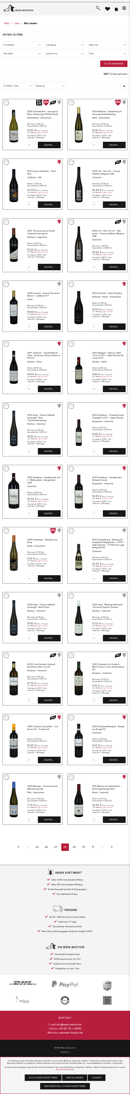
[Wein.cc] (22, 999)
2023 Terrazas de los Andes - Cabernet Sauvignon (41, 232)
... (28, 847)
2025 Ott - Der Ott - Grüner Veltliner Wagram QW (106, 172)
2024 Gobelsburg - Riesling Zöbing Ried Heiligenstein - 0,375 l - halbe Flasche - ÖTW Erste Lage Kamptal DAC (108, 543)
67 (55, 847)
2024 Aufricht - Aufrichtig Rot (107, 293)
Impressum (65, 1052)
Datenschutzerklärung (65, 1069)
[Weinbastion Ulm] (20, 8)
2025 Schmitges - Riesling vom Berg (42, 541)
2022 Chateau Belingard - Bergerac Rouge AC (108, 727)
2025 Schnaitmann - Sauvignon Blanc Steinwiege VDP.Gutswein (42, 112)
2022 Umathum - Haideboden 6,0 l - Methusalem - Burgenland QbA (43, 480)
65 (37, 847)
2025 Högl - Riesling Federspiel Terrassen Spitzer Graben (107, 606)
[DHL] (22, 983)
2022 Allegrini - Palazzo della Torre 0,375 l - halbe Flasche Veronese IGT (108, 355)
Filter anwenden (113, 64)
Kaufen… (49, 145)
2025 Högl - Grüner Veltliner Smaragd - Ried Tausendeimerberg (41, 418)
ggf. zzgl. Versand (41, 133)
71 (93, 847)
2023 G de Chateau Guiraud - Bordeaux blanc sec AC (42, 665)
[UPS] (107, 986)
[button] (124, 8)
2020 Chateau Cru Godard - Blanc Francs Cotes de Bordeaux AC (108, 667)
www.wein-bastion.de (71, 1032)
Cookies (96, 1077)
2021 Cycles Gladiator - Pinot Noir (41, 172)
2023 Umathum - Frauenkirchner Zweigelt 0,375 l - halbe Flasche (108, 416)
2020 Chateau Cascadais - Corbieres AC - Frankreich (43, 727)
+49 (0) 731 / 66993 (69, 1028)
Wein (6, 23)
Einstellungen (74, 1077)
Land (16, 23)
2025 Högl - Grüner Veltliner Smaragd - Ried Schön (41, 606)
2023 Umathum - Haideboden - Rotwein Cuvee (107, 478)
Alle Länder (30, 23)
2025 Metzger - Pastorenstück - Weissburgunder (43, 787)
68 (65, 847)
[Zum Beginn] (18, 847)
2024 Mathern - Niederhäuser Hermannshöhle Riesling (107, 112)
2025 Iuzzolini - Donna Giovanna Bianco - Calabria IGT (43, 294)
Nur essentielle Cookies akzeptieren (65, 1086)
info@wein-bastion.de (69, 1024)
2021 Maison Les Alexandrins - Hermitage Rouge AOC (107, 787)
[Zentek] (65, 1000)
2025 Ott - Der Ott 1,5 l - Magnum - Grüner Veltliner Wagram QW (108, 233)
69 (74, 847)
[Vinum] (107, 1000)
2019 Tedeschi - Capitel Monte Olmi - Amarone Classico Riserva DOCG (43, 355)
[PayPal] (65, 984)
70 (83, 847)
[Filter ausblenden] (124, 86)
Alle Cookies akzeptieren (43, 1077)
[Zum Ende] (111, 847)
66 (46, 847)
